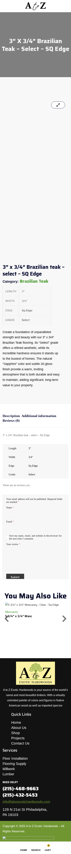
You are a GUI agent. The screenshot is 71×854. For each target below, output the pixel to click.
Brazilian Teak (34, 281)
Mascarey (11, 612)
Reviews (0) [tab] (11, 420)
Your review (13, 544)
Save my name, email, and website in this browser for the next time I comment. (35, 537)
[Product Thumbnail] (58, 104)
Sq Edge (27, 310)
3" (29, 448)
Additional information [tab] (39, 416)
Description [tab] (11, 416)
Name (10, 507)
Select (26, 320)
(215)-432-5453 (20, 795)
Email (10, 521)
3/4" (30, 457)
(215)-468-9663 (21, 788)
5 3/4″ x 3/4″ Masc (18, 616)
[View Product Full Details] (32, 605)
